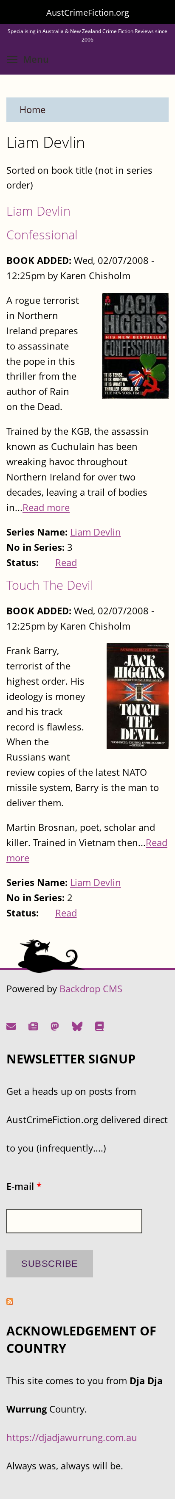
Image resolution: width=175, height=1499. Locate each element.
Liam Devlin (38, 211)
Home (32, 109)
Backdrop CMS (90, 988)
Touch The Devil (49, 585)
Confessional (42, 234)
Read (66, 562)
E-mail (24, 1186)
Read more (46, 507)
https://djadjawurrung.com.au (71, 1437)
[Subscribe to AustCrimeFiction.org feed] (9, 1301)
